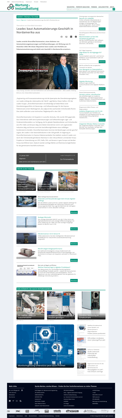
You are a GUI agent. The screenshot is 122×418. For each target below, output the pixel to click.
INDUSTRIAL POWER (40, 401)
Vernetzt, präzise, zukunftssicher (89, 94)
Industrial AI (38, 399)
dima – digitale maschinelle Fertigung (73, 392)
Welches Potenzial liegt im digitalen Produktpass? (54, 267)
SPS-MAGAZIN (95, 399)
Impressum (11, 416)
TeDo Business (12, 392)
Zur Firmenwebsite (67, 159)
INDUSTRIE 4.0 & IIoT (97, 394)
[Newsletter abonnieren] (13, 401)
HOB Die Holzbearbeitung (70, 394)
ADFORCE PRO (38, 397)
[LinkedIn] (9, 401)
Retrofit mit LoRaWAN (86, 18)
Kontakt (57, 416)
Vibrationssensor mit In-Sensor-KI (49, 234)
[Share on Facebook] (76, 37)
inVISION (66, 401)
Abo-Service (12, 397)
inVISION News (96, 390)
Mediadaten (12, 394)
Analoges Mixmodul (44, 217)
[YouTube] (17, 401)
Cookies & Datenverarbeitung (46, 416)
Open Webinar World (40, 403)
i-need (94, 392)
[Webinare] (20, 401)
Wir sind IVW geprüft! (14, 390)
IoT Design (66, 403)
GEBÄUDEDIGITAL (39, 394)
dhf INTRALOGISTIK (39, 392)
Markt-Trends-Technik (28, 17)
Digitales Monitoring (86, 81)
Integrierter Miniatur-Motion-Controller (92, 124)
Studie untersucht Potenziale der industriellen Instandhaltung (93, 354)
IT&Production (96, 397)
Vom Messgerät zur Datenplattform (90, 69)
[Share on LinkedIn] (71, 37)
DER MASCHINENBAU (69, 390)
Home (18, 20)
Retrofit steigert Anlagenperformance (50, 249)
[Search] (114, 9)
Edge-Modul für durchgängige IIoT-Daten (90, 53)
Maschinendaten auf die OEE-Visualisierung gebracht (88, 38)
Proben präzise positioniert (96, 333)
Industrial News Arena (69, 399)
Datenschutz (20, 416)
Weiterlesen (74, 212)
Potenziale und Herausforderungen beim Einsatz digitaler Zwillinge (56, 200)
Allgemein (23, 20)
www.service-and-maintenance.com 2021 (32, 162)
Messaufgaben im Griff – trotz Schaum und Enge (96, 370)
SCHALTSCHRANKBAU (69, 405)
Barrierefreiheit (33, 416)
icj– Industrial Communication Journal (73, 397)
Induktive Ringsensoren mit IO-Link (90, 111)
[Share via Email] (66, 37)
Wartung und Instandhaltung (99, 401)
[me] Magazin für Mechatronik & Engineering (46, 390)
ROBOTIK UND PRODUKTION (42, 405)
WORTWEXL (95, 403)
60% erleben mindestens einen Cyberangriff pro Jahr (96, 339)
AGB (26, 416)
